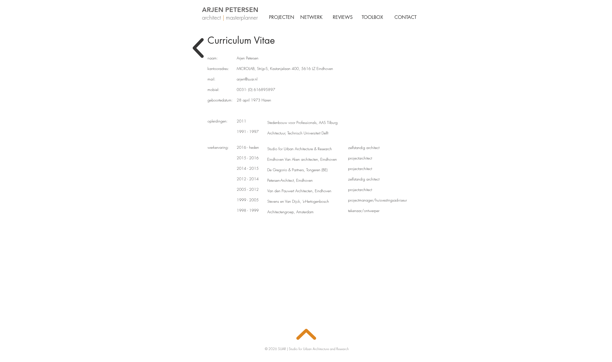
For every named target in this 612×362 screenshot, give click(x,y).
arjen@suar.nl (247, 79)
